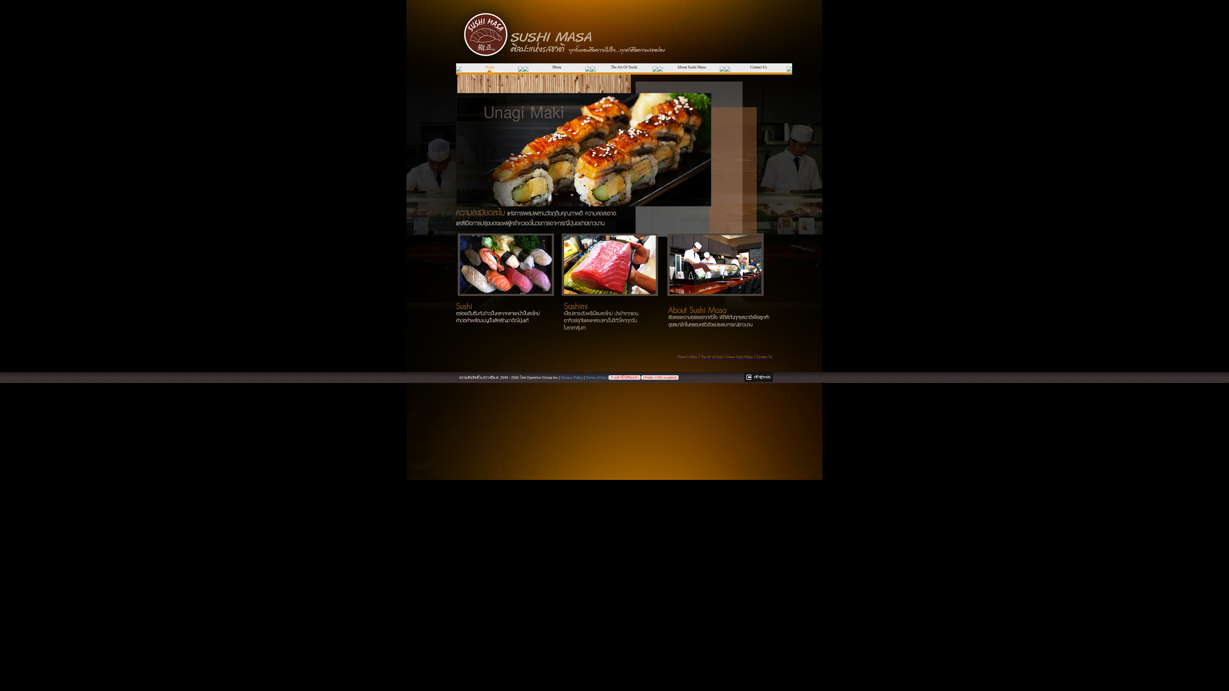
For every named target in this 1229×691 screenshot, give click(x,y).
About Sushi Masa (691, 67)
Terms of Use (596, 377)
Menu (556, 67)
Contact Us (758, 67)
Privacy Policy (572, 377)
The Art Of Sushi (624, 67)
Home (489, 67)
